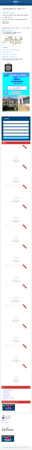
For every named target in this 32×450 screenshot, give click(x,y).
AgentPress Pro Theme (12, 447)
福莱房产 (16, 2)
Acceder (28, 447)
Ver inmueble (16, 162)
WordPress (24, 447)
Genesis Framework (19, 447)
